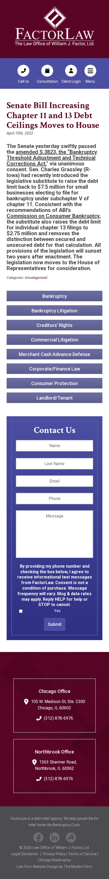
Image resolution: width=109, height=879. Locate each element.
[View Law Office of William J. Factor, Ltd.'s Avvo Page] (71, 838)
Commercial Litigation (54, 340)
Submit (54, 624)
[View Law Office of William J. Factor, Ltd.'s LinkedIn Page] (54, 838)
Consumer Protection (54, 383)
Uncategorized (36, 277)
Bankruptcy (54, 296)
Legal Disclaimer (24, 854)
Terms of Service (82, 854)
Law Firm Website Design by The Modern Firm (54, 866)
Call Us (23, 81)
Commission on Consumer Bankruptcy (53, 216)
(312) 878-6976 (58, 718)
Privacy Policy (54, 854)
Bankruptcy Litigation (54, 310)
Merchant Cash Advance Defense (54, 354)
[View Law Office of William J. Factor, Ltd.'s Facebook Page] (38, 838)
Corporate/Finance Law (54, 369)
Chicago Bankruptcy (54, 860)
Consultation (47, 81)
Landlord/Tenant (55, 398)
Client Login (71, 81)
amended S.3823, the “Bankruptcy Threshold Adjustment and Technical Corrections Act (52, 158)
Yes (57, 611)
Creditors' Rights (54, 325)
